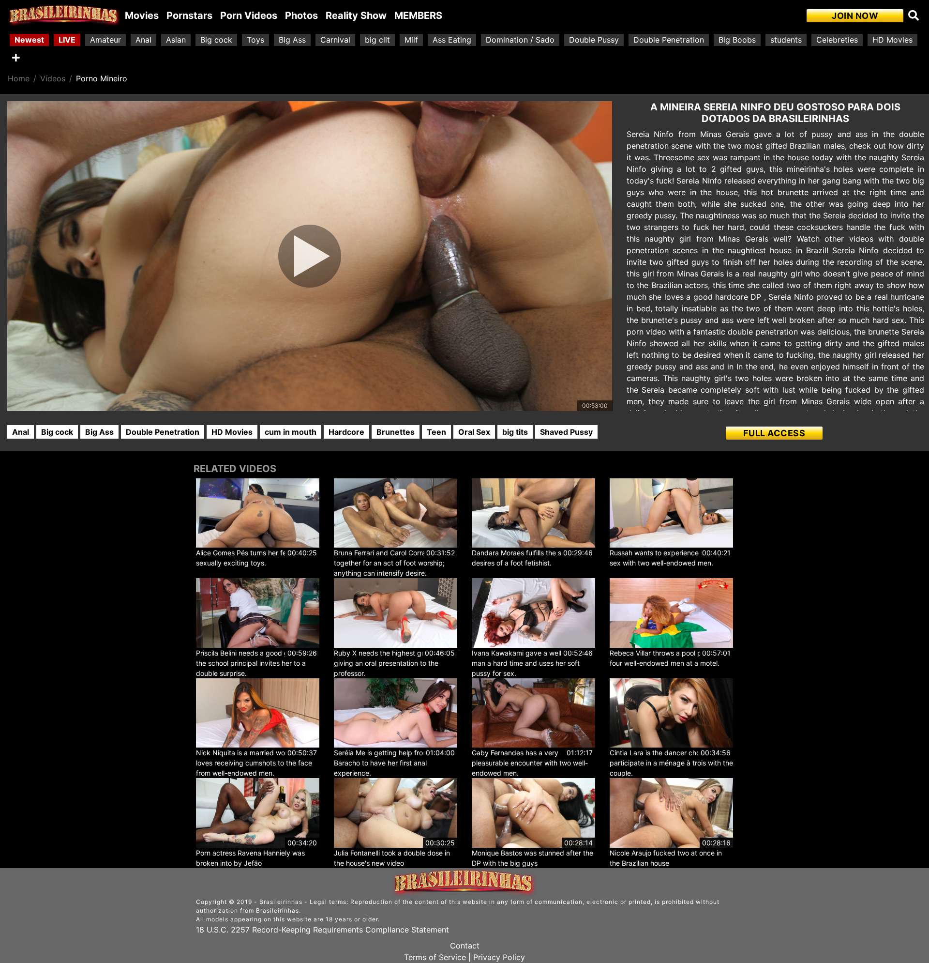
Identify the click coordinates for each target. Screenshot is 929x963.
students (786, 40)
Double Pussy (594, 40)
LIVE (67, 40)
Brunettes (395, 432)
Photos (301, 15)
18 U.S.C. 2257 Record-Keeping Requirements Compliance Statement (322, 929)
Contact (464, 945)
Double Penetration (668, 40)
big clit (377, 40)
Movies (142, 15)
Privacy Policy (499, 957)
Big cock (216, 40)
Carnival (335, 40)
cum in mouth (290, 432)
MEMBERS (418, 15)
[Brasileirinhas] (64, 15)
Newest (29, 40)
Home (19, 78)
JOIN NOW (855, 16)
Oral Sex (474, 432)
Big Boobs (737, 40)
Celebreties (837, 40)
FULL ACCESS (774, 433)
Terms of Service (435, 957)
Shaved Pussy (566, 432)
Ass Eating (452, 40)
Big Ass (292, 40)
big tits (515, 432)
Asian (176, 40)
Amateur (105, 40)
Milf (411, 40)
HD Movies (892, 40)
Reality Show (356, 15)
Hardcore (346, 432)
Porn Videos (248, 15)
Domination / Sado (520, 40)
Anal (143, 40)
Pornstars (189, 15)
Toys (255, 40)
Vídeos (52, 78)
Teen (436, 432)
